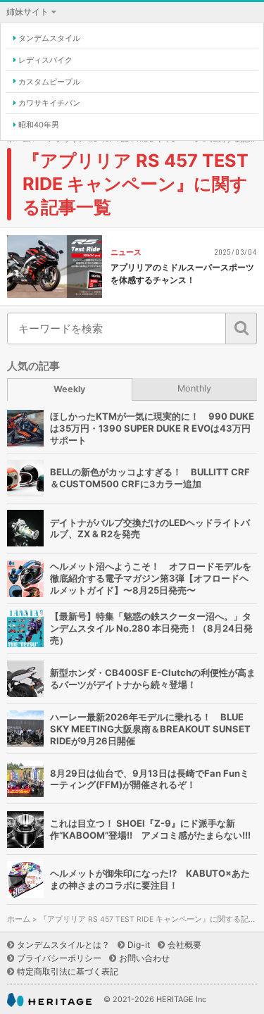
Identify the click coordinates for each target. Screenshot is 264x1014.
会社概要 (184, 944)
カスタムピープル (49, 82)
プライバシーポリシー (59, 958)
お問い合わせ (144, 958)
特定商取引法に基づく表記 (67, 971)
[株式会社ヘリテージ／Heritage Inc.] (49, 1000)
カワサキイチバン (49, 103)
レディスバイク (45, 60)
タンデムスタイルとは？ (63, 944)
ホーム (18, 919)
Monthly (194, 388)
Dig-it (138, 944)
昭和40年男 (38, 125)
